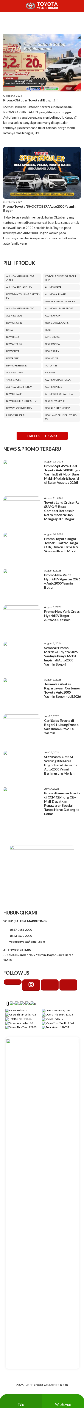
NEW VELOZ (51, 358)
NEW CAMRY (52, 351)
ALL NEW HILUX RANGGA (59, 394)
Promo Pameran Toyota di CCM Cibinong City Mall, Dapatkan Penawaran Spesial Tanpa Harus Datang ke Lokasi (62, 803)
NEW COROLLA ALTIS (56, 322)
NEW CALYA (12, 351)
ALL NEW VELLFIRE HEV (19, 386)
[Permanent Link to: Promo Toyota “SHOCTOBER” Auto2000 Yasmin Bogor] (42, 173)
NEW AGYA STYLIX (55, 400)
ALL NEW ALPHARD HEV (19, 287)
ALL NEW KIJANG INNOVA (20, 308)
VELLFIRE (50, 372)
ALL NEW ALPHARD (55, 294)
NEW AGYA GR (14, 344)
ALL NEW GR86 (14, 372)
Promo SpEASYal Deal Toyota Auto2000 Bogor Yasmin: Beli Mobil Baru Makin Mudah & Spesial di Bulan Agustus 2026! (62, 474)
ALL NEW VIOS (14, 315)
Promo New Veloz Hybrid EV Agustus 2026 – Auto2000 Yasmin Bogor (62, 581)
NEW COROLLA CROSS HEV (21, 400)
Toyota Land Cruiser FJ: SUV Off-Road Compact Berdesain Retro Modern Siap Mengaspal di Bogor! (61, 510)
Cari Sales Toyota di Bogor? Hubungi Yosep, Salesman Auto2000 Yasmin (61, 726)
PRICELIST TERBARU (42, 436)
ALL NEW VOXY (53, 315)
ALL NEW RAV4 (53, 287)
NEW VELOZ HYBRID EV (19, 408)
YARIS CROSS (13, 379)
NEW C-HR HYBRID (16, 365)
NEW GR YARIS (14, 322)
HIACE (48, 329)
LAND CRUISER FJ (15, 415)
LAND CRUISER (53, 336)
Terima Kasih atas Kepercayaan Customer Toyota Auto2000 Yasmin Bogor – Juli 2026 (62, 690)
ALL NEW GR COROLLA (57, 379)
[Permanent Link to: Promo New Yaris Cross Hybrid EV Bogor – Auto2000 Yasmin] (21, 619)
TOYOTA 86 (51, 365)
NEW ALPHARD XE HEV (57, 408)
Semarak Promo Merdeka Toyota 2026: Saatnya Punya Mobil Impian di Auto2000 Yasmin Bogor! (61, 656)
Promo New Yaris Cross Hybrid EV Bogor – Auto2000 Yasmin (62, 615)
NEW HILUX (12, 336)
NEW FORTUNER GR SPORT (60, 301)
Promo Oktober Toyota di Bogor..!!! (30, 100)
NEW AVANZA (52, 344)
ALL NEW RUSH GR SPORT (59, 308)
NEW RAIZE (12, 358)
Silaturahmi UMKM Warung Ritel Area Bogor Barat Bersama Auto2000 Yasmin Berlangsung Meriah (60, 765)
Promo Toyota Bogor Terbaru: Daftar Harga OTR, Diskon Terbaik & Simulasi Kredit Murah (61, 545)
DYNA (9, 329)
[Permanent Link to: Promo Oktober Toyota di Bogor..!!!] (42, 63)
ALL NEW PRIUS (53, 386)
